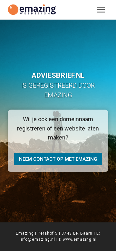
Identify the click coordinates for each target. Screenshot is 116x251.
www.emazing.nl (80, 239)
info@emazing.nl (37, 239)
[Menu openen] (100, 9)
